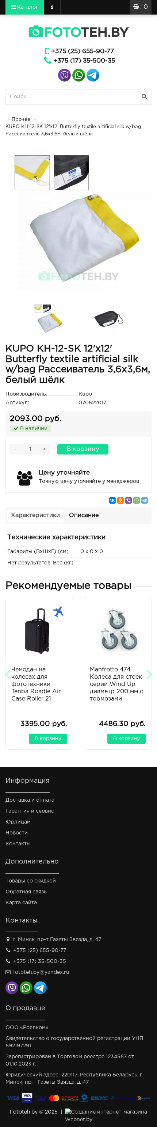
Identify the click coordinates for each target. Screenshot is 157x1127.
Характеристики (35, 515)
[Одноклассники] (120, 500)
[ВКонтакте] (112, 500)
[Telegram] (144, 500)
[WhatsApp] (136, 500)
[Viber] (128, 500)
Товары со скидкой (30, 881)
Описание (84, 515)
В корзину (82, 449)
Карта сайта (21, 903)
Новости (16, 833)
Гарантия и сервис (29, 811)
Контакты (18, 844)
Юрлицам (18, 822)
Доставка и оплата (29, 800)
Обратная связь (26, 892)
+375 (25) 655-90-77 (82, 51)
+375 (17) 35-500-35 (84, 61)
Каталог (27, 7)
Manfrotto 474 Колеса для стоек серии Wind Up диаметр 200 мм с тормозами (116, 684)
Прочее (21, 120)
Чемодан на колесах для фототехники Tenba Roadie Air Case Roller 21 (36, 684)
